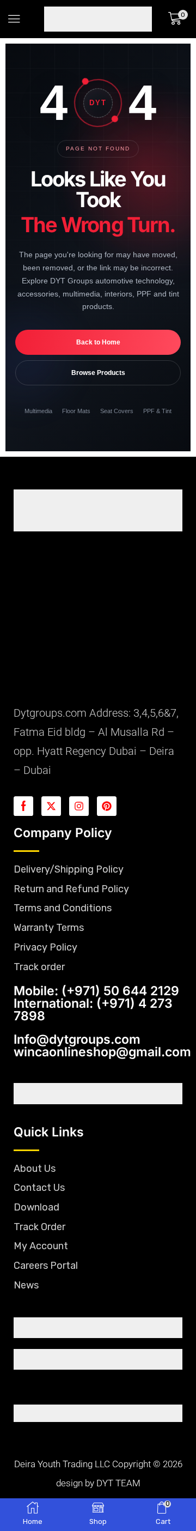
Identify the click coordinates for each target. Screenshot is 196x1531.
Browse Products (98, 373)
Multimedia (38, 411)
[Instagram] (79, 806)
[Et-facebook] (23, 806)
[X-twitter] (51, 806)
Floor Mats (76, 411)
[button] (14, 19)
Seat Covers (116, 411)
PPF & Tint (157, 411)
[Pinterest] (107, 806)
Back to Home (98, 342)
